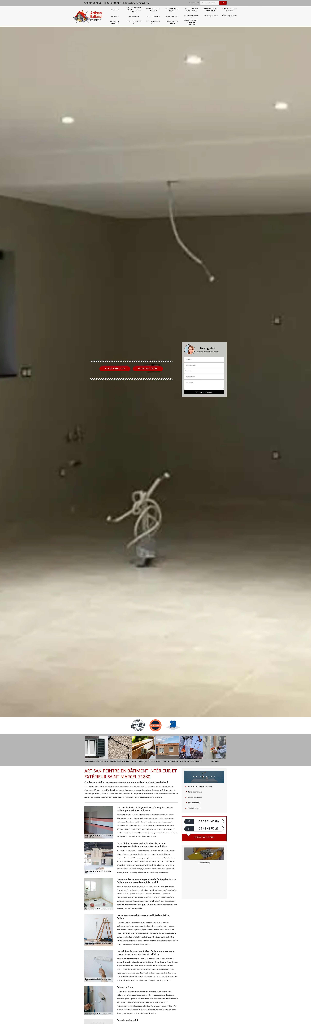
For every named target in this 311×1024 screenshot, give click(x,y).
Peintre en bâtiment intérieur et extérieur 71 (191, 22)
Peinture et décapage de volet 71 (153, 10)
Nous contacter (148, 369)
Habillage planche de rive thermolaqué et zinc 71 (134, 9)
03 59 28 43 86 (94, 3)
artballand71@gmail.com (137, 3)
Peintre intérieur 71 (153, 16)
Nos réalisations (115, 369)
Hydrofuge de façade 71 (134, 22)
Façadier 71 (114, 16)
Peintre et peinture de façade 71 (210, 10)
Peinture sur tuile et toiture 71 (229, 10)
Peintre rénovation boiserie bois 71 (191, 10)
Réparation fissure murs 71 (172, 10)
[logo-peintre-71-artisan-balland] (87, 16)
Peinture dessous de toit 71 (153, 22)
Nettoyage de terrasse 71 (114, 22)
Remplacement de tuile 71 (172, 22)
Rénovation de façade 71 (229, 16)
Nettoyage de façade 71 (210, 16)
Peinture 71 (115, 10)
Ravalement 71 (134, 16)
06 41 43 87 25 (114, 3)
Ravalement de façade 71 (191, 16)
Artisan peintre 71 (172, 16)
